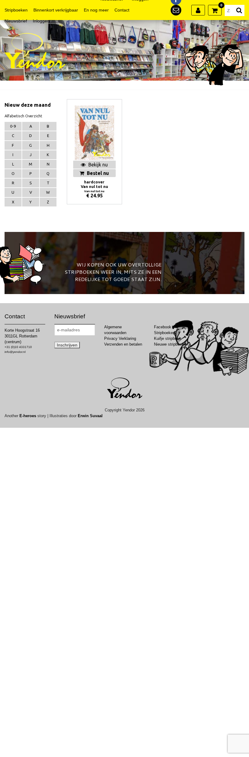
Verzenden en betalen (123, 344)
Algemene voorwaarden (115, 330)
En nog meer (96, 10)
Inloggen (41, 20)
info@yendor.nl (15, 351)
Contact (121, 10)
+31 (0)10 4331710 (18, 347)
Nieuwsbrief (16, 20)
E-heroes (27, 416)
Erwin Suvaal (90, 416)
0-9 (13, 126)
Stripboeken (16, 10)
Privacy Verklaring (120, 338)
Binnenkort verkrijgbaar (55, 10)
